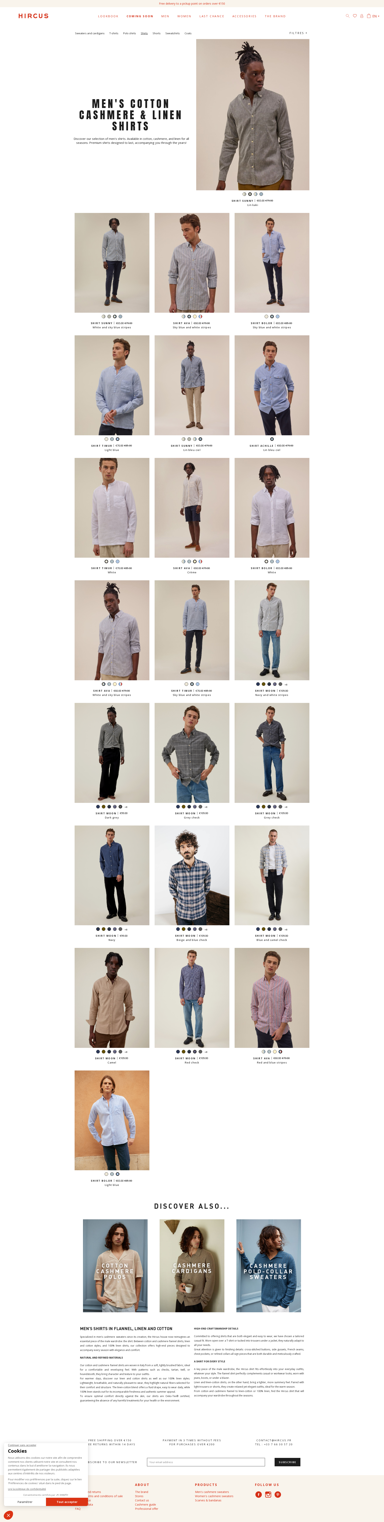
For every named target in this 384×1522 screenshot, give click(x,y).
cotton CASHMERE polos (115, 1271)
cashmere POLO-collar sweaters (269, 1271)
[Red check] (275, 684)
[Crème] (195, 317)
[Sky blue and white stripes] (112, 439)
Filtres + (298, 33)
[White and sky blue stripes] (255, 194)
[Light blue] (277, 317)
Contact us (142, 1500)
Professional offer (146, 1509)
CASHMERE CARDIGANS (192, 1268)
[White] (266, 317)
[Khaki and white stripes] (244, 194)
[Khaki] (263, 684)
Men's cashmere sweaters (212, 1492)
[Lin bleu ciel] (261, 194)
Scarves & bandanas (208, 1500)
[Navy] (258, 684)
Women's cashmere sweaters (214, 1496)
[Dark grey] (280, 684)
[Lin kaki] (109, 317)
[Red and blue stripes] (200, 317)
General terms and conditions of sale (99, 1496)
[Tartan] (269, 684)
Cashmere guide (145, 1504)
